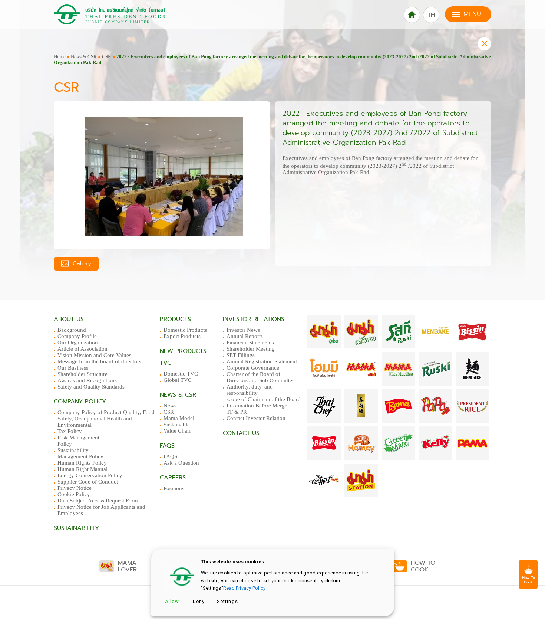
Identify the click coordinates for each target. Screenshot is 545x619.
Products (175, 319)
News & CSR (84, 56)
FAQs (167, 445)
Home (60, 56)
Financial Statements (250, 342)
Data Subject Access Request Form (97, 501)
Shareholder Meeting (251, 349)
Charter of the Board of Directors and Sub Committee (261, 377)
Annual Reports (245, 336)
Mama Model (179, 418)
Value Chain (178, 431)
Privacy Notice (74, 488)
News (170, 406)
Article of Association (82, 349)
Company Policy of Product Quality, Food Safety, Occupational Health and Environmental (106, 418)
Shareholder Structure (82, 374)
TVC (165, 362)
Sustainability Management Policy (80, 453)
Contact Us (241, 433)
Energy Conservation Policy (89, 475)
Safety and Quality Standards (91, 387)
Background (71, 330)
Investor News (243, 330)
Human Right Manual (82, 469)
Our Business (72, 368)
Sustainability (76, 528)
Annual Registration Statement (262, 361)
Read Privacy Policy (244, 588)
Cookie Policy (73, 494)
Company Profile (77, 336)
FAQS (170, 456)
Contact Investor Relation (256, 418)
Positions (174, 488)
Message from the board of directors (99, 361)
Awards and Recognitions (87, 380)
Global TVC (178, 380)
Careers (173, 477)
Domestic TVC (181, 374)
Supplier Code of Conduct (87, 482)
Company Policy (80, 401)
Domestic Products (185, 330)
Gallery (80, 263)
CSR (106, 56)
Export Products (182, 336)
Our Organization (77, 342)
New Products (183, 351)
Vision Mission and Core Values (94, 355)
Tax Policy (69, 431)
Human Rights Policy (82, 463)
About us (69, 319)
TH (431, 14)
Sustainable (177, 425)
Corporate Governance (253, 368)
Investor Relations (253, 319)
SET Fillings (241, 355)
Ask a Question (181, 463)
